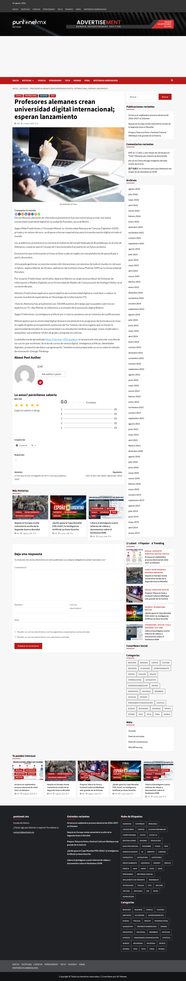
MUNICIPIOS (149, 554)
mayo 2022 (133, 385)
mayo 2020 (133, 473)
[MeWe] (32, 214)
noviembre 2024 (136, 298)
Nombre (19, 604)
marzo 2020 (134, 478)
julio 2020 (133, 462)
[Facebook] (16, 214)
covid (142, 835)
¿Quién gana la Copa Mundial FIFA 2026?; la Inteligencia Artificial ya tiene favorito (67, 526)
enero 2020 (133, 489)
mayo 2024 (133, 331)
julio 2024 (133, 320)
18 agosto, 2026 (27, 794)
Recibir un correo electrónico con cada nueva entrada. (43, 637)
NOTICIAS (25, 9)
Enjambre (146, 846)
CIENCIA (36, 9)
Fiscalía (142, 674)
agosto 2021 (134, 423)
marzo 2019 (134, 533)
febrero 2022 (134, 396)
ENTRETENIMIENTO (32, 512)
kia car (131, 160)
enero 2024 (133, 342)
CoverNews (106, 976)
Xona (155, 891)
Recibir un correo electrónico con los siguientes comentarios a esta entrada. (53, 631)
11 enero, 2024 (28, 123)
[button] (172, 80)
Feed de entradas (136, 736)
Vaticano (138, 891)
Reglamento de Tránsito (134, 880)
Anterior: (40, 476)
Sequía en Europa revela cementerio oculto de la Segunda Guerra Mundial (27, 526)
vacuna (126, 891)
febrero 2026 (134, 216)
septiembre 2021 (136, 418)
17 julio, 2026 (64, 533)
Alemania (127, 824)
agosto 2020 (134, 456)
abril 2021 (133, 440)
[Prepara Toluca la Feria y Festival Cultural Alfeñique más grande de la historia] (134, 594)
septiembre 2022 (136, 369)
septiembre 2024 (136, 309)
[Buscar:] (143, 97)
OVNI (152, 869)
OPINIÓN (143, 697)
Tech (149, 714)
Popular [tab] (144, 543)
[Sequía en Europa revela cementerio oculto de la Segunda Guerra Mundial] (30, 507)
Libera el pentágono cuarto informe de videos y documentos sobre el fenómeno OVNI (104, 527)
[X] (19, 214)
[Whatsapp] (39, 214)
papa (160, 869)
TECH (60, 9)
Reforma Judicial (145, 874)
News (143, 869)
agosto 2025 (134, 249)
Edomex (143, 841)
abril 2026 (133, 205)
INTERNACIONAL (31, 96)
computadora (129, 835)
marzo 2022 (134, 391)
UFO (150, 885)
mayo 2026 (133, 200)
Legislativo (128, 857)
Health (153, 674)
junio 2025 (133, 260)
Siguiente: (104, 474)
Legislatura (142, 857)
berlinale (153, 824)
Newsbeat (159, 691)
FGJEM (157, 846)
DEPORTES (57, 512)
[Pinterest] (29, 214)
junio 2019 (133, 516)
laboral (162, 852)
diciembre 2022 (135, 352)
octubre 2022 (134, 363)
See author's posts (51, 374)
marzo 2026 (134, 210)
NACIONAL (146, 691)
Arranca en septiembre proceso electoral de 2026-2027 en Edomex (148, 117)
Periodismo (128, 874)
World (167, 714)
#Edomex (148, 551)
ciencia (141, 829)
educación (156, 841)
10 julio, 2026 (102, 536)
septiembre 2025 (136, 243)
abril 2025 (133, 271)
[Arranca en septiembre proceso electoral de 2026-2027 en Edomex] (134, 556)
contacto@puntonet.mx (23, 832)
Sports (168, 708)
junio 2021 (133, 429)
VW (147, 891)
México (167, 863)
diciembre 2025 (135, 227)
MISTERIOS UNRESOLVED (95, 9)
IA (142, 852)
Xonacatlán (128, 897)
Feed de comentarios (138, 742)
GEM (166, 846)
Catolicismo (128, 829)
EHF (18, 123)
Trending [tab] (158, 543)
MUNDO (69, 9)
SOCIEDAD (44, 96)
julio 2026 (133, 194)
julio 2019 (133, 511)
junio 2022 (133, 380)
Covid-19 (153, 835)
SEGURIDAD (104, 512)
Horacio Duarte (130, 852)
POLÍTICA (165, 554)
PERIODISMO (49, 9)
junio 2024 (133, 325)
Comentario (20, 567)
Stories (131, 714)
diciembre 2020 (135, 451)
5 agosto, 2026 (93, 794)
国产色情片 (133, 168)
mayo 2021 (133, 434)
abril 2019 (133, 527)
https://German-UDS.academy (61, 339)
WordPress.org (135, 747)
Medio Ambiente (130, 863)
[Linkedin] (26, 214)
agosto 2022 (134, 374)
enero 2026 (133, 221)
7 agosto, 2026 (27, 533)
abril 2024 (133, 336)
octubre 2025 (134, 238)
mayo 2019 (133, 522)
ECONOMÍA (145, 668)
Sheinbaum (154, 880)
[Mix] (35, 214)
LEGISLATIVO (157, 551)
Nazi (135, 869)
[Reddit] (22, 214)
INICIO (15, 9)
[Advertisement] (93, 56)
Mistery (156, 863)
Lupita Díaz (157, 857)
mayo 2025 (133, 265)
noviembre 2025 (136, 232)
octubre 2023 (134, 347)
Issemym (150, 852)
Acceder (132, 731)
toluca (140, 885)
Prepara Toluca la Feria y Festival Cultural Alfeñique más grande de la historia (147, 134)
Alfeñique (140, 824)
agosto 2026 (134, 189)
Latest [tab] (132, 543)
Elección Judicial (130, 846)
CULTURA (166, 663)
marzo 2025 (134, 276)
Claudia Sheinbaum (157, 829)
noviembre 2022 (136, 358)
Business (144, 663)
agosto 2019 (134, 505)
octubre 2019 (134, 495)
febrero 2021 (134, 445)
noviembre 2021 (136, 407)
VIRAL (78, 9)
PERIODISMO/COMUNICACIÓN (140, 703)
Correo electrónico (76, 606)
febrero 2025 (134, 281)
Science (94, 512)
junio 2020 (133, 467)
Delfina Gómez (129, 841)
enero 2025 (133, 287)
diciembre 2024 (135, 292)
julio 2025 (133, 254)
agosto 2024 (134, 314)
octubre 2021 (134, 413)
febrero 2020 (134, 484)
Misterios (145, 863)
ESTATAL (131, 674)
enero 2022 (133, 402)
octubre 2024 (134, 303)
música (126, 869)
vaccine (159, 885)
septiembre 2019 (136, 500)
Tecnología (128, 885)
